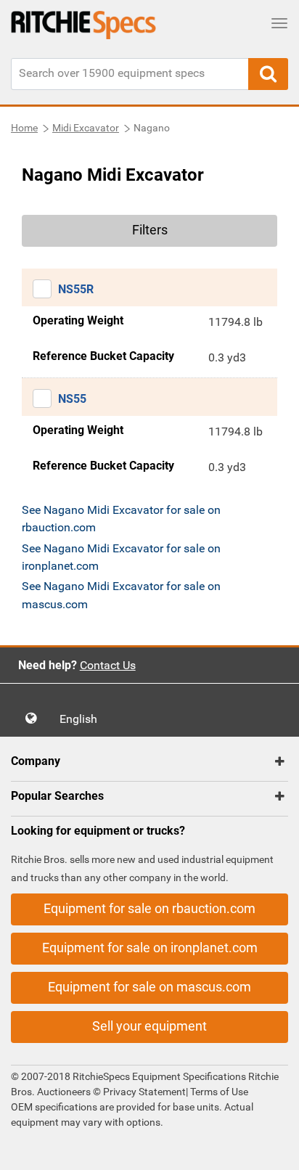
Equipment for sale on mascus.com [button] (149, 986)
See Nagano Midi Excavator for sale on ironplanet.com (121, 557)
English (83, 719)
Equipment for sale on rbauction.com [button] (149, 908)
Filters (150, 229)
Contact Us (108, 665)
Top (273, 1148)
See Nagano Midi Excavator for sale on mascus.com (121, 594)
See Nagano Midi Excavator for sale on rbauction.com (121, 518)
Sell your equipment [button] (149, 1026)
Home (24, 128)
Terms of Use (218, 1091)
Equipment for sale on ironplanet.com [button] (150, 947)
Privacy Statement (144, 1091)
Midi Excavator (85, 128)
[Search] (268, 74)
